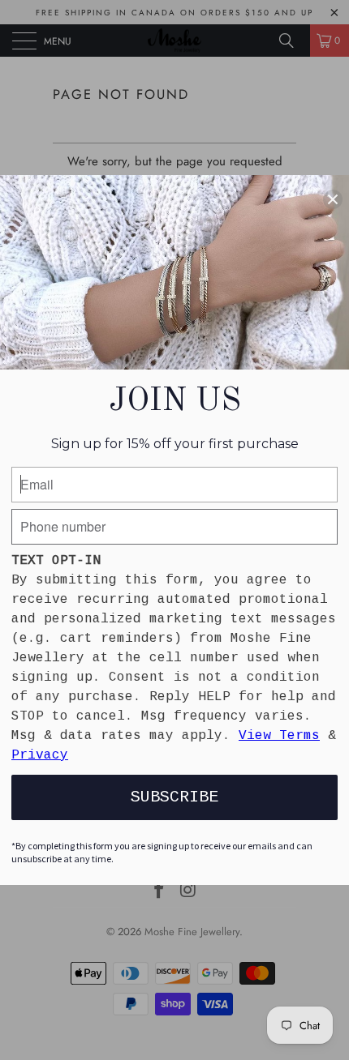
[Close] (333, 199)
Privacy (39, 755)
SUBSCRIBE (174, 797)
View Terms (279, 736)
